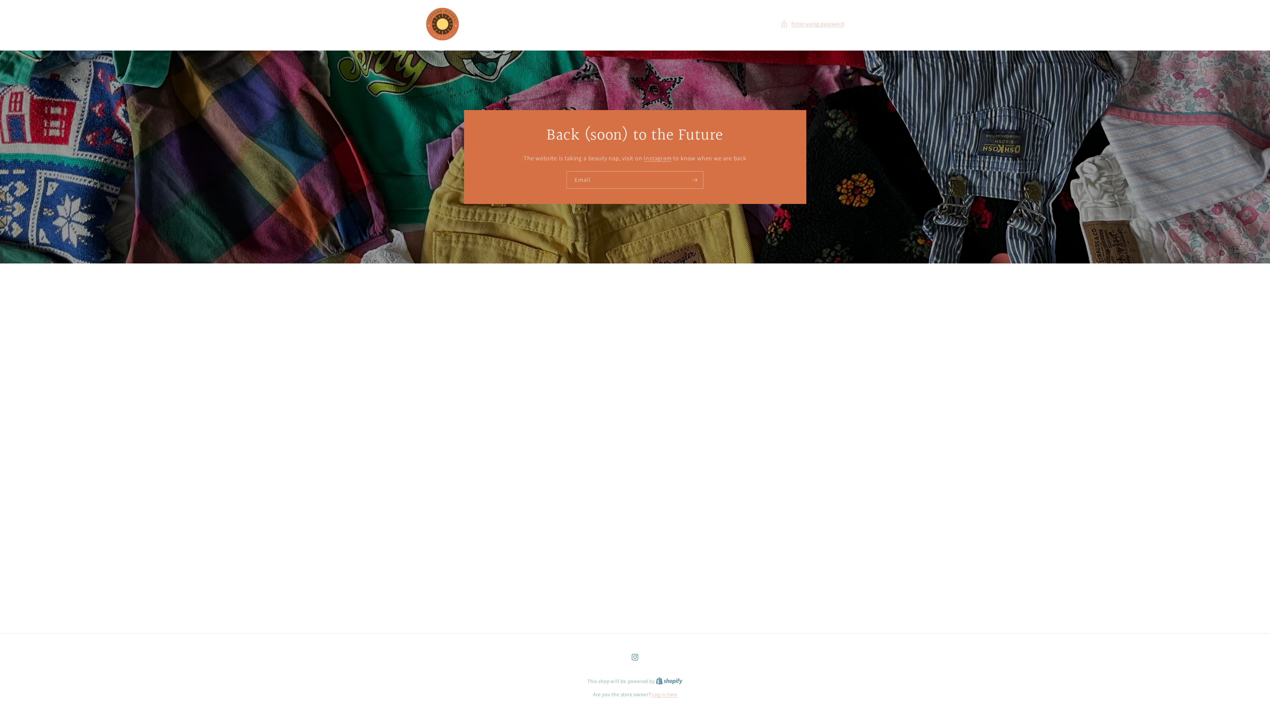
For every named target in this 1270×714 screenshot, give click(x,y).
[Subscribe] (694, 180)
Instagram (657, 158)
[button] (812, 24)
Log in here (664, 694)
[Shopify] (669, 681)
